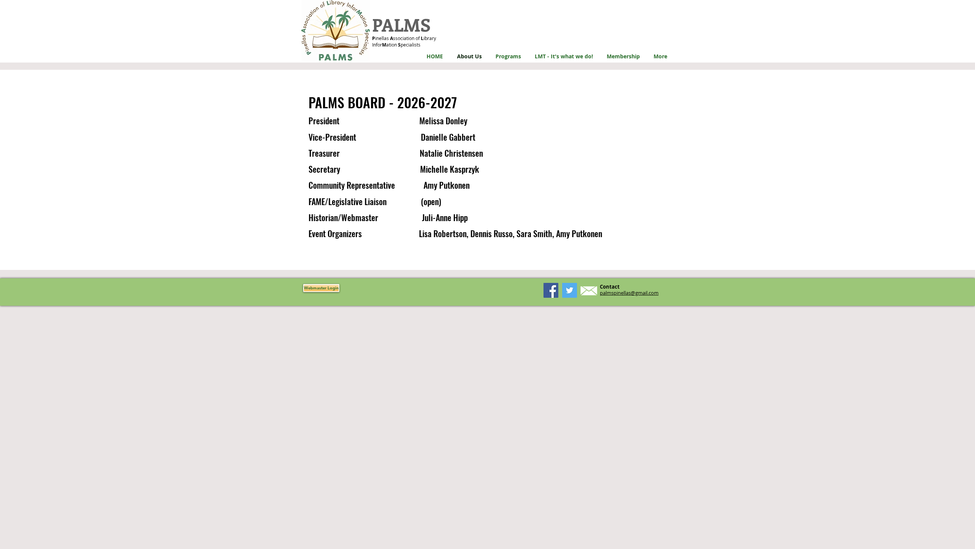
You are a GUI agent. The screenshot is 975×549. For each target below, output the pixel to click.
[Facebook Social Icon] (550, 290)
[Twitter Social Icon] (569, 290)
